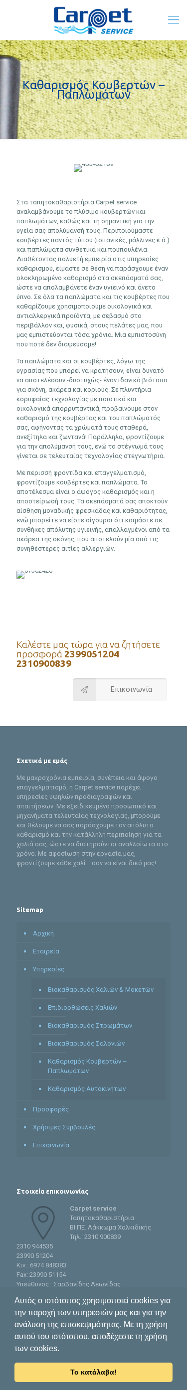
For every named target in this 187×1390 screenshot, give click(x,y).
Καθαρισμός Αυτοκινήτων (87, 1088)
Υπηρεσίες (48, 969)
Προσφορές (51, 1109)
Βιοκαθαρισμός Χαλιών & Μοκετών (101, 989)
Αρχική (43, 933)
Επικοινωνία (51, 1145)
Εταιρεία (46, 951)
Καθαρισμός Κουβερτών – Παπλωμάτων (87, 1066)
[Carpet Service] (93, 20)
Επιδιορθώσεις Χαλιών (82, 1007)
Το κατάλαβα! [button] (93, 1372)
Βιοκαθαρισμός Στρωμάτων (90, 1025)
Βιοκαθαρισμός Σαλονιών (86, 1043)
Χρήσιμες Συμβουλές (64, 1127)
